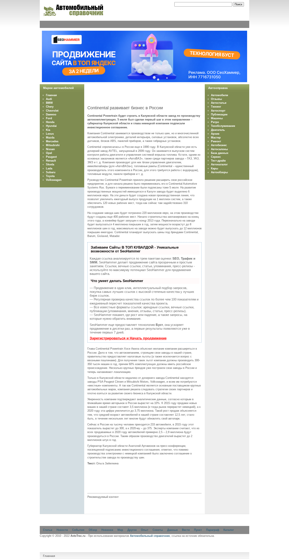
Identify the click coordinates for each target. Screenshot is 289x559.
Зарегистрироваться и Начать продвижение (128, 338)
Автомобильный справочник (150, 535)
